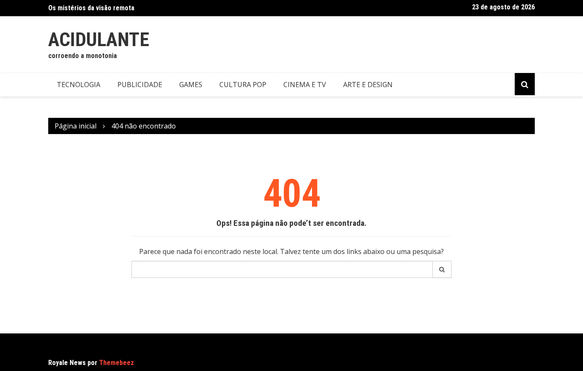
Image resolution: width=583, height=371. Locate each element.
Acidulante (98, 39)
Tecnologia (78, 84)
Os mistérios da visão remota (91, 8)
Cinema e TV (304, 84)
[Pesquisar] (442, 269)
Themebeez (116, 363)
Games (190, 84)
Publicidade (139, 84)
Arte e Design (368, 84)
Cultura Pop (242, 84)
